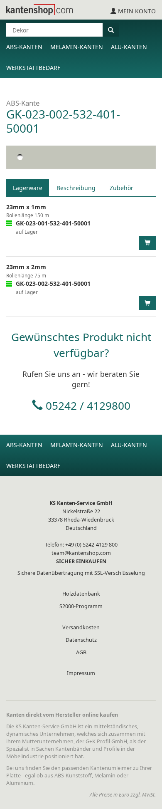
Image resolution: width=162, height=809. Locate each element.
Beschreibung (76, 188)
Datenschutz (81, 639)
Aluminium (19, 783)
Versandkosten (81, 627)
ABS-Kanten (24, 47)
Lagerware (27, 188)
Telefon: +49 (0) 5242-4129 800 (81, 544)
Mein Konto (136, 11)
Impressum (81, 673)
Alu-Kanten (129, 47)
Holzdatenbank (81, 593)
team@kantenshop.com (81, 553)
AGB (81, 652)
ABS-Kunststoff (73, 775)
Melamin (104, 775)
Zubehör (121, 188)
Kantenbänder (73, 748)
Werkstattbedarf (33, 68)
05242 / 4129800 (88, 405)
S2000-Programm (81, 606)
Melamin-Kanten (76, 47)
